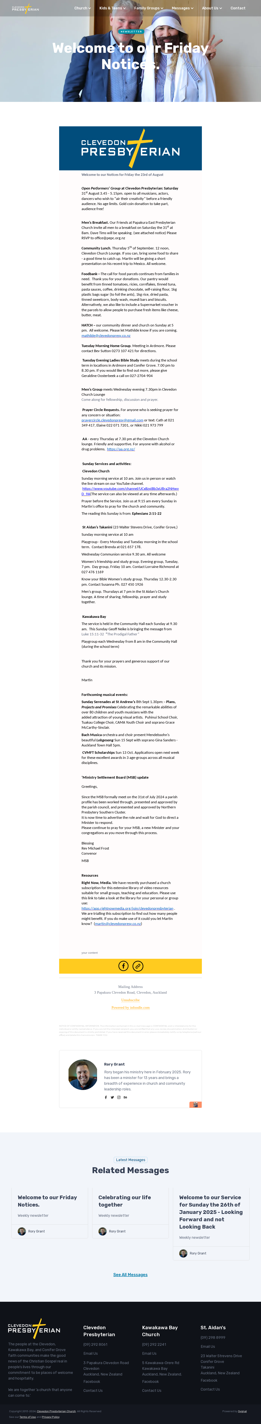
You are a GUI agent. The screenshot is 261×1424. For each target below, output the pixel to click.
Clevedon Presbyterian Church (56, 1411)
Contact (238, 8)
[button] (82, 8)
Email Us (90, 1353)
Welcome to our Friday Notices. (47, 1201)
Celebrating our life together (124, 1201)
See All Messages (130, 1274)
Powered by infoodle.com (131, 1007)
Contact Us (93, 1390)
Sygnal (242, 1411)
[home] (25, 8)
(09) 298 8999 (213, 1337)
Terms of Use (28, 1416)
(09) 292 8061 (95, 1344)
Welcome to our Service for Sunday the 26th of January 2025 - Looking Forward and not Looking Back (211, 1212)
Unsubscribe (130, 1000)
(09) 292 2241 (154, 1344)
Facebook (91, 1381)
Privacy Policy (50, 1416)
